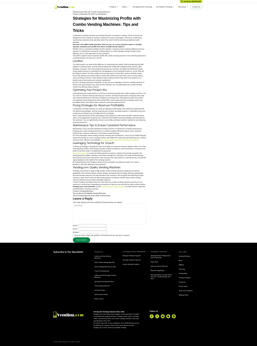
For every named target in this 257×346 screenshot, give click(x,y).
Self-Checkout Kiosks (101, 294)
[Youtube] (163, 316)
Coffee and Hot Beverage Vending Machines (105, 276)
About (124, 7)
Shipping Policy (183, 295)
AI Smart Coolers (99, 290)
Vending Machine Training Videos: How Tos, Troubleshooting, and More (161, 276)
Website (76, 232)
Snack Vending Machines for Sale (105, 266)
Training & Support (185, 278)
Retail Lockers (99, 299)
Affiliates (181, 265)
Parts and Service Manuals (159, 266)
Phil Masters (102, 14)
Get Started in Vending (164, 7)
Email (75, 229)
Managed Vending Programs (132, 255)
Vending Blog (183, 273)
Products (113, 7)
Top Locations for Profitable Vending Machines (89, 193)
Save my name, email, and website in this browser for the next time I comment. (102, 235)
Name (75, 225)
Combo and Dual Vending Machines (102, 257)
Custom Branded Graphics (131, 264)
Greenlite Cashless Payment (132, 260)
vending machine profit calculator (113, 186)
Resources (182, 7)
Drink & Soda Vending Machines (104, 262)
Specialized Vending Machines (104, 281)
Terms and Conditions (186, 290)
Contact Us (182, 282)
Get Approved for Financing (142, 7)
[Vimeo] (174, 316)
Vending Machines (86, 191)
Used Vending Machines (102, 286)
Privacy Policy (183, 286)
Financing (182, 269)
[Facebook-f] (152, 316)
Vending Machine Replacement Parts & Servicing (160, 256)
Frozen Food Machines (101, 271)
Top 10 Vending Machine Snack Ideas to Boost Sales (91, 195)
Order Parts (154, 262)
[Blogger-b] (168, 316)
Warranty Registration (157, 270)
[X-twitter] (157, 316)
